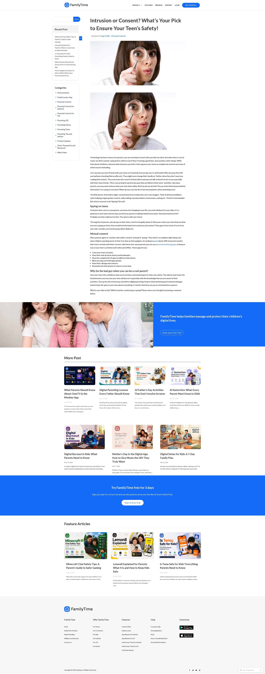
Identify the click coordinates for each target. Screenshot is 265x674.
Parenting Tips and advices (64, 135)
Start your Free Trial (172, 332)
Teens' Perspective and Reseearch (66, 146)
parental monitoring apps (166, 244)
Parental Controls (64, 102)
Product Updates (64, 141)
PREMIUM (158, 5)
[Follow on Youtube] (196, 670)
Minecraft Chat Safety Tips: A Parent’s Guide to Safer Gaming (65, 39)
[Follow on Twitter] (193, 670)
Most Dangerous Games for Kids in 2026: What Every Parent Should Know (65, 73)
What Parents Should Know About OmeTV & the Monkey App (65, 64)
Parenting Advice (64, 125)
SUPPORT (168, 5)
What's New (62, 152)
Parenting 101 (63, 120)
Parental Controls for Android (65, 107)
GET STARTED (190, 5)
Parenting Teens (63, 129)
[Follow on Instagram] (199, 670)
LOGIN (177, 5)
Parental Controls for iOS (65, 114)
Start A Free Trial (132, 502)
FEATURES (149, 5)
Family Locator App (64, 97)
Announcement (63, 93)
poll (156, 241)
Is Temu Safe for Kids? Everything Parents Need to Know (64, 56)
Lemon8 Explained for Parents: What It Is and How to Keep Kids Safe (65, 47)
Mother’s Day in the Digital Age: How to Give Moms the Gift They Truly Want (130, 458)
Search (77, 19)
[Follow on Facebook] (189, 670)
